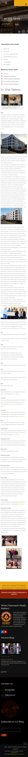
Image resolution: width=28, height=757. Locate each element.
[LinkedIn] (2, 631)
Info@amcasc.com (10, 695)
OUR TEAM (6, 51)
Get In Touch (5, 24)
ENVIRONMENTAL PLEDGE (10, 56)
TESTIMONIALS (7, 62)
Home (5, 747)
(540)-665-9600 (10, 690)
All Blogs (3, 671)
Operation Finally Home (7, 659)
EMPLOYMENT (7, 64)
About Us (10, 747)
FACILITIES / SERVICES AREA (11, 54)
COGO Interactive (20, 754)
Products (15, 747)
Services (20, 747)
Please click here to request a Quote (14, 593)
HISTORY (6, 59)
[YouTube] (5, 631)
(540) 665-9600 (14, 752)
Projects (25, 747)
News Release (16, 393)
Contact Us (15, 749)
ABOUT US (6, 48)
